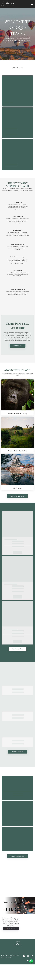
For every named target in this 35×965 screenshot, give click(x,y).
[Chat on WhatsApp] (31, 961)
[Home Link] (7, 4)
